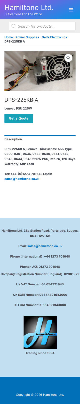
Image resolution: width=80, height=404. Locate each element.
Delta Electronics (54, 37)
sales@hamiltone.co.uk (22, 179)
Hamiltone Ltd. (29, 7)
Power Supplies (27, 37)
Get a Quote (18, 118)
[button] (68, 58)
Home (8, 37)
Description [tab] (13, 139)
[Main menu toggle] (71, 9)
